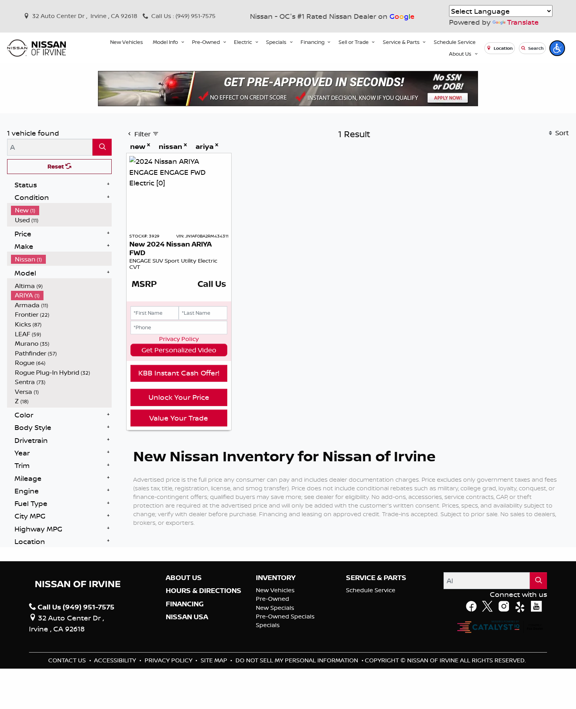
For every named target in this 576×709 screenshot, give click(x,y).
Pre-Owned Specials (285, 616)
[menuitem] (61, 210)
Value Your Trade (178, 418)
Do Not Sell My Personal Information (297, 660)
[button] (126, 42)
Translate (523, 22)
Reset (56, 166)
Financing (185, 604)
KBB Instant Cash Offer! (178, 373)
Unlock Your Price (179, 397)
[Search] (102, 147)
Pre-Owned (272, 599)
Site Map (215, 660)
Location (503, 48)
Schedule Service (370, 590)
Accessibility (116, 660)
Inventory (275, 578)
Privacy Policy (179, 339)
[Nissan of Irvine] (36, 48)
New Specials (275, 608)
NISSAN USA (187, 617)
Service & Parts (376, 578)
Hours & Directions (203, 591)
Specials (268, 625)
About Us (184, 578)
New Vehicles (275, 590)
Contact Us (67, 660)
